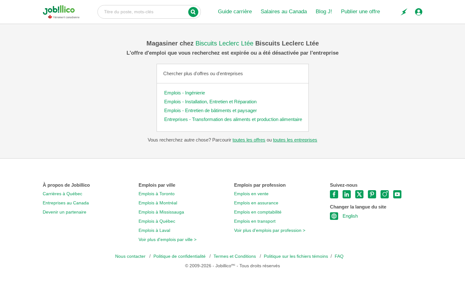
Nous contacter (131, 256)
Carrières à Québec (62, 193)
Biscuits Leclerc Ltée (225, 43)
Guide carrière (235, 12)
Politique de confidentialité (180, 256)
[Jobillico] (61, 12)
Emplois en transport (255, 221)
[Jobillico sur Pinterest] (372, 194)
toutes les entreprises (295, 139)
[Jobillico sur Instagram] (385, 194)
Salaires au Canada (284, 12)
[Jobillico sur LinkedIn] (347, 194)
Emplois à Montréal (158, 203)
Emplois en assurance (256, 203)
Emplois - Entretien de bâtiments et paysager (210, 110)
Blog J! (324, 12)
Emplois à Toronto (157, 193)
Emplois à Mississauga (161, 212)
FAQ (339, 256)
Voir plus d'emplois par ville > (167, 239)
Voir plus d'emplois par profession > (269, 230)
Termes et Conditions (235, 256)
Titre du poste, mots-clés (149, 11)
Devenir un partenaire (64, 212)
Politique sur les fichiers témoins (296, 256)
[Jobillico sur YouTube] (397, 194)
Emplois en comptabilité (258, 212)
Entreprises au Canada (66, 203)
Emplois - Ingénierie (184, 92)
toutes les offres (248, 139)
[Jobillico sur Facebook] (334, 194)
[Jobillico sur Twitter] (359, 194)
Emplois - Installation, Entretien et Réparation (210, 101)
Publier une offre (360, 12)
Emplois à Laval (154, 230)
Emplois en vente (251, 193)
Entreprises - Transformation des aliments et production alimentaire (233, 119)
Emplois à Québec (157, 221)
